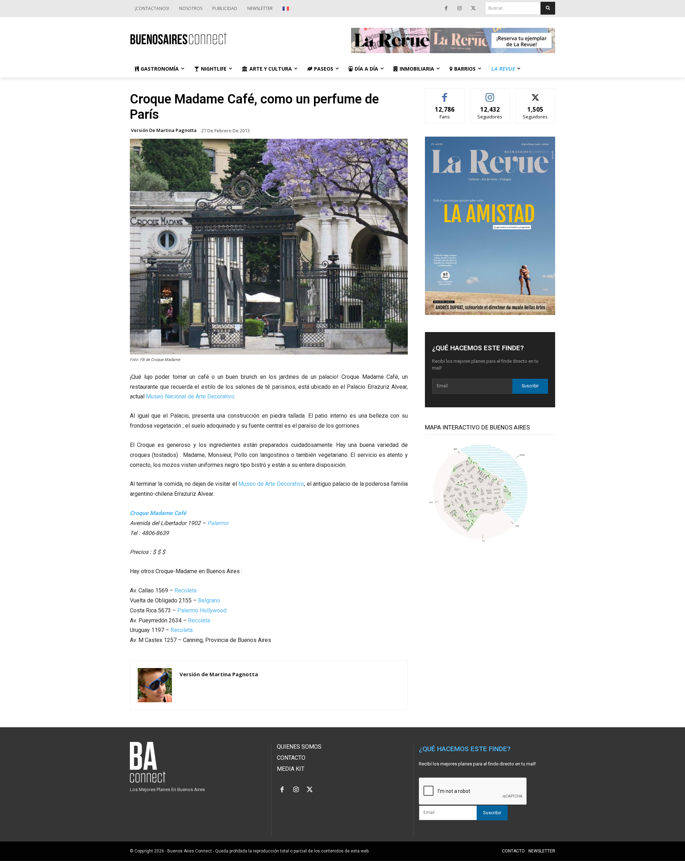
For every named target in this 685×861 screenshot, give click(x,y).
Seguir (490, 93)
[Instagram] (460, 9)
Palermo (217, 523)
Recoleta (185, 590)
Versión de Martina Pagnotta (164, 130)
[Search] (548, 8)
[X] (473, 9)
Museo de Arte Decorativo (271, 483)
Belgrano (209, 600)
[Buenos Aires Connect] (232, 38)
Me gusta (445, 93)
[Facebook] (446, 9)
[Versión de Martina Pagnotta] (155, 685)
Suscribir (530, 385)
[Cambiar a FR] (287, 8)
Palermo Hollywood (202, 610)
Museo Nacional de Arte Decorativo (190, 396)
